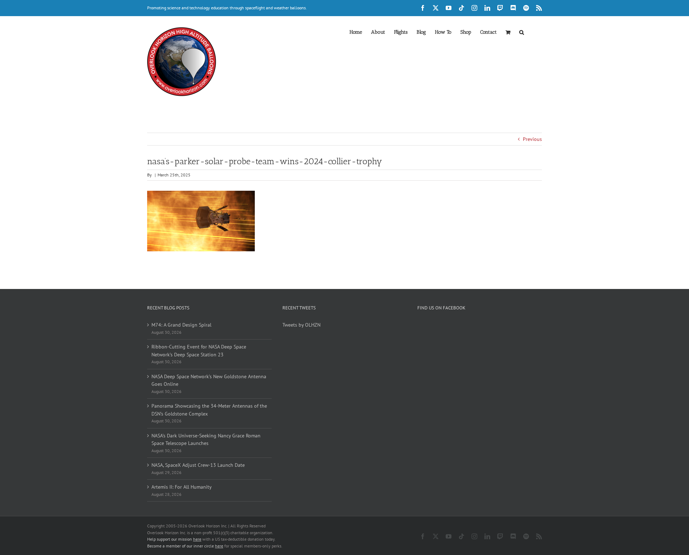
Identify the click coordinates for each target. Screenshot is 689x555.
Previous (532, 139)
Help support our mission (174, 539)
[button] (521, 31)
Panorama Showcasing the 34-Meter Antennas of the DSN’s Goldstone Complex (209, 410)
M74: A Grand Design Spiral (181, 325)
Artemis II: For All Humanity (181, 487)
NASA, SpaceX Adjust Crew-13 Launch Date (198, 465)
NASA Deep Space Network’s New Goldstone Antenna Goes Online (208, 380)
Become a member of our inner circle (185, 546)
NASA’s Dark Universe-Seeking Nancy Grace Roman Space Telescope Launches (206, 439)
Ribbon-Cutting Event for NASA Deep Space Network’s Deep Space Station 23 (198, 350)
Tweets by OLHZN (301, 325)
